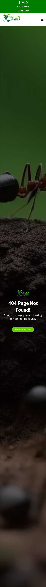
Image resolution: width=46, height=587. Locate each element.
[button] (23, 329)
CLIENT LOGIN (23, 11)
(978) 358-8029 (23, 7)
